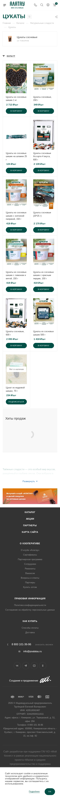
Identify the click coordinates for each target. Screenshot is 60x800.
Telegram (25, 665)
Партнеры (30, 525)
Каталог (30, 512)
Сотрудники (30, 564)
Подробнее (34, 791)
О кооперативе (30, 543)
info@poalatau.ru (32, 651)
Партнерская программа (30, 559)
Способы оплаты (30, 628)
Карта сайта (30, 532)
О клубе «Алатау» (30, 550)
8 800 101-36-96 (21, 644)
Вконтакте (17, 665)
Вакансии (30, 573)
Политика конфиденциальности (30, 605)
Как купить (30, 621)
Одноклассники (42, 665)
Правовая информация (30, 598)
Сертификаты (30, 555)
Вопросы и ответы (30, 578)
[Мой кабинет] (48, 5)
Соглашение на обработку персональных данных (30, 610)
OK (49, 792)
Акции (30, 519)
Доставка (30, 632)
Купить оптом (30, 587)
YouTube (34, 665)
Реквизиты (30, 568)
